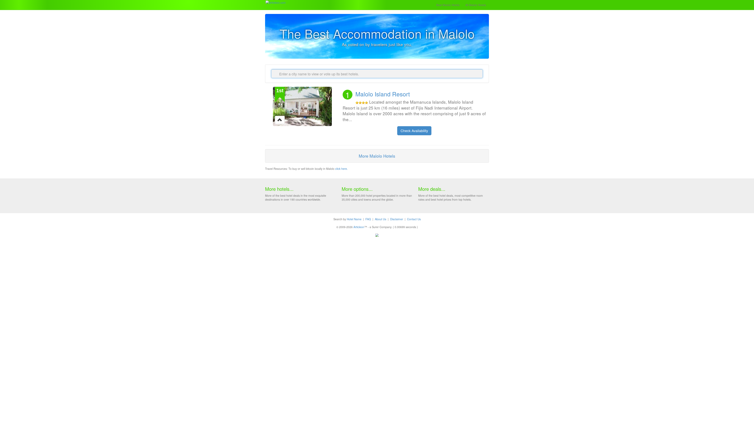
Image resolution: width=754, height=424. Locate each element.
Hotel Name (354, 219)
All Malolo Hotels (475, 5)
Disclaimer (396, 219)
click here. (341, 169)
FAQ (368, 219)
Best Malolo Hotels (447, 5)
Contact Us (414, 219)
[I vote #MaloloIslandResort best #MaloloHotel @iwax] (280, 120)
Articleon (358, 227)
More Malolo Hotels (377, 156)
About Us (380, 219)
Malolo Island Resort (382, 94)
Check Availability (414, 130)
